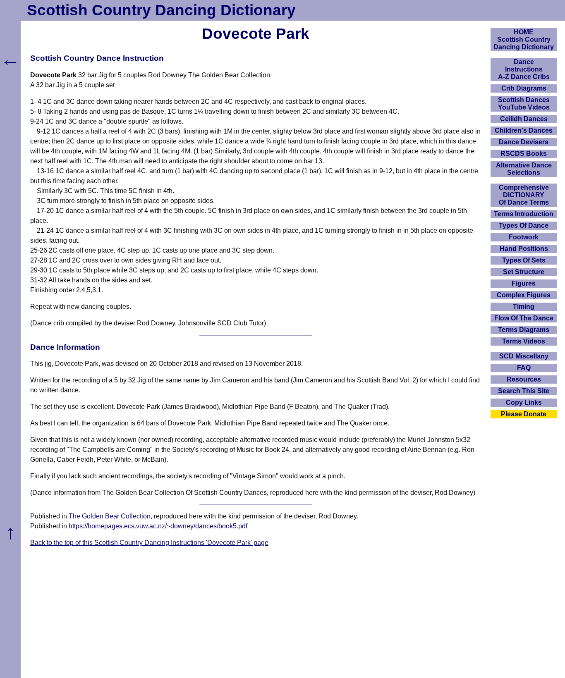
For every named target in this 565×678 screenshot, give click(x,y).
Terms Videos (523, 341)
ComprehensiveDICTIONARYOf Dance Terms (524, 195)
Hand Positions (524, 248)
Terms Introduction (523, 213)
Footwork (524, 237)
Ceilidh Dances (524, 118)
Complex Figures (524, 294)
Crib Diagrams (523, 88)
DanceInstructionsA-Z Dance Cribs (524, 69)
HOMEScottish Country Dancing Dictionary (523, 39)
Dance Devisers (523, 142)
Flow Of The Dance (523, 318)
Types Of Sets (524, 260)
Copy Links (524, 402)
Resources (524, 379)
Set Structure (523, 271)
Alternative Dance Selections (524, 169)
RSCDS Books (523, 153)
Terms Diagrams (523, 329)
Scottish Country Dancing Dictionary (161, 10)
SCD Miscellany (523, 356)
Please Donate (523, 414)
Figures (524, 283)
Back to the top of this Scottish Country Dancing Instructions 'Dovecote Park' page (149, 542)
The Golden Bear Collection (110, 516)
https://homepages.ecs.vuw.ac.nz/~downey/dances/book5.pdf (158, 526)
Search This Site (523, 390)
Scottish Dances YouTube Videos (524, 103)
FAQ (524, 367)
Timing (523, 306)
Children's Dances (524, 130)
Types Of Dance (523, 225)
